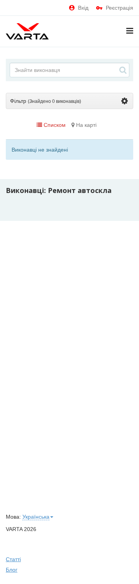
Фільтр (45, 101)
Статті (13, 559)
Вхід (83, 8)
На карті (86, 125)
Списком (54, 125)
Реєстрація (119, 8)
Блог (11, 570)
